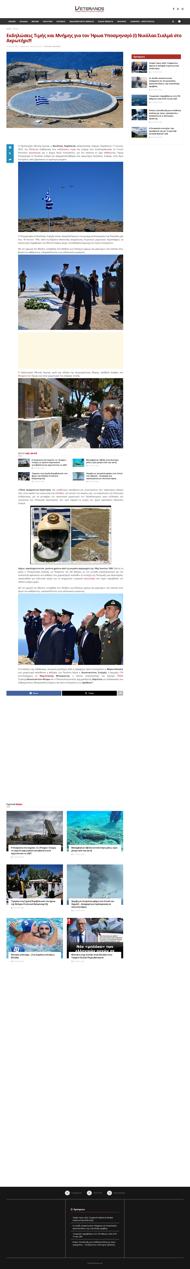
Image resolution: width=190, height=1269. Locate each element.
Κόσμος (61, 21)
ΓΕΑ (121, 672)
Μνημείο (22, 375)
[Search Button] (173, 21)
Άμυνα (35, 21)
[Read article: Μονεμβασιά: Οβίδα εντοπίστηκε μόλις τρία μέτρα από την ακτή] (78, 463)
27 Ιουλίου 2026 (38, 468)
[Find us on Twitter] (178, 9)
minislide (56, 46)
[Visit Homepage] (90, 9)
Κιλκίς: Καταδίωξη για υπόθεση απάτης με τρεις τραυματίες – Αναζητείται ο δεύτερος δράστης (165, 114)
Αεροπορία (34, 152)
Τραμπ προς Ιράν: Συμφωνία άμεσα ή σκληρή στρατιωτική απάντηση (164, 66)
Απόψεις (121, 21)
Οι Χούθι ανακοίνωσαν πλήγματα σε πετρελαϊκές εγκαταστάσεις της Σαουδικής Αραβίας (164, 82)
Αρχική (12, 21)
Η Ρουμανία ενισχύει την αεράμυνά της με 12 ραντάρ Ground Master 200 (163, 131)
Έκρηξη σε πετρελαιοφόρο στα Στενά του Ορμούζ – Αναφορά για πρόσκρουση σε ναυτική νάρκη (104, 476)
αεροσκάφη (89, 578)
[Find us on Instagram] (183, 9)
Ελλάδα (23, 21)
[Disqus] (64, 1003)
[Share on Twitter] (10, 153)
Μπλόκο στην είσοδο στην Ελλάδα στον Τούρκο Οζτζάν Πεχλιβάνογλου (91, 956)
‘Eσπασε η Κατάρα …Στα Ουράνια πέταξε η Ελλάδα (33, 956)
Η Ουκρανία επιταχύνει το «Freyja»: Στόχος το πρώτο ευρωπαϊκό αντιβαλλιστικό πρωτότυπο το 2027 (49, 462)
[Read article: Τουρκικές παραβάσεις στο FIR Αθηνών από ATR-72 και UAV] (139, 100)
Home (8, 29)
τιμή (72, 149)
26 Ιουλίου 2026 (93, 481)
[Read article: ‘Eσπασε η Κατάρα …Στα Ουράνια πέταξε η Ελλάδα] (34, 938)
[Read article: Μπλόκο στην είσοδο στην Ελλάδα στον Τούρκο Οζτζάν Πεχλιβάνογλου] (95, 938)
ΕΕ (119, 675)
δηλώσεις (64, 149)
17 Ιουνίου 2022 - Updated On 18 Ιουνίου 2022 (24, 46)
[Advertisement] (65, 137)
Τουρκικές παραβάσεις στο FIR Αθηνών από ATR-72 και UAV (164, 97)
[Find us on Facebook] (173, 9)
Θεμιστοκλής (47, 675)
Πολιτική (47, 21)
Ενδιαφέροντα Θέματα (82, 21)
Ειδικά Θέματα (105, 21)
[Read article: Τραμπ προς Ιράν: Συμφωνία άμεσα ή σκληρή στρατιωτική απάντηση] (139, 67)
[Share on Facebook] (10, 147)
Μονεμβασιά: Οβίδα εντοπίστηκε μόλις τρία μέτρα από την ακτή (102, 461)
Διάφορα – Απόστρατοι (142, 21)
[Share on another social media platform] (10, 160)
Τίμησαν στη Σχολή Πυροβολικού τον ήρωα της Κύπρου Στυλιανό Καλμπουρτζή (49, 476)
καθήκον (108, 152)
